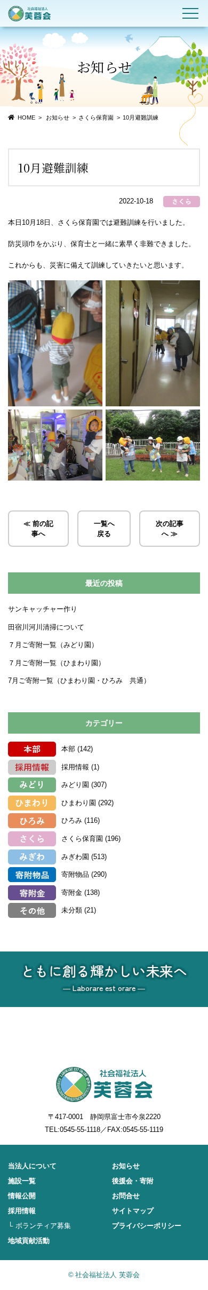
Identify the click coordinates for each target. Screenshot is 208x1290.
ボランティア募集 (43, 1226)
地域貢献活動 (29, 1241)
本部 (68, 749)
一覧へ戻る (104, 529)
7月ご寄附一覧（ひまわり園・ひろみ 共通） (79, 681)
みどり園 (75, 785)
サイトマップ (133, 1211)
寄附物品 (75, 874)
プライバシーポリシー (146, 1226)
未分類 (71, 910)
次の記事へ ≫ (169, 529)
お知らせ (126, 1166)
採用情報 (75, 767)
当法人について (32, 1166)
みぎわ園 (75, 857)
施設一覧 (22, 1181)
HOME (26, 117)
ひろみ (71, 820)
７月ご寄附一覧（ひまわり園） (56, 663)
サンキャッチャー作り (42, 609)
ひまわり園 (78, 803)
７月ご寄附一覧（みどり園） (53, 645)
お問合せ (126, 1196)
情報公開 (22, 1196)
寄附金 (71, 892)
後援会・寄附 (133, 1181)
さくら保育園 (96, 117)
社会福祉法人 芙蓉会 (29, 13)
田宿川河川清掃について (46, 627)
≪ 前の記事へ (38, 529)
